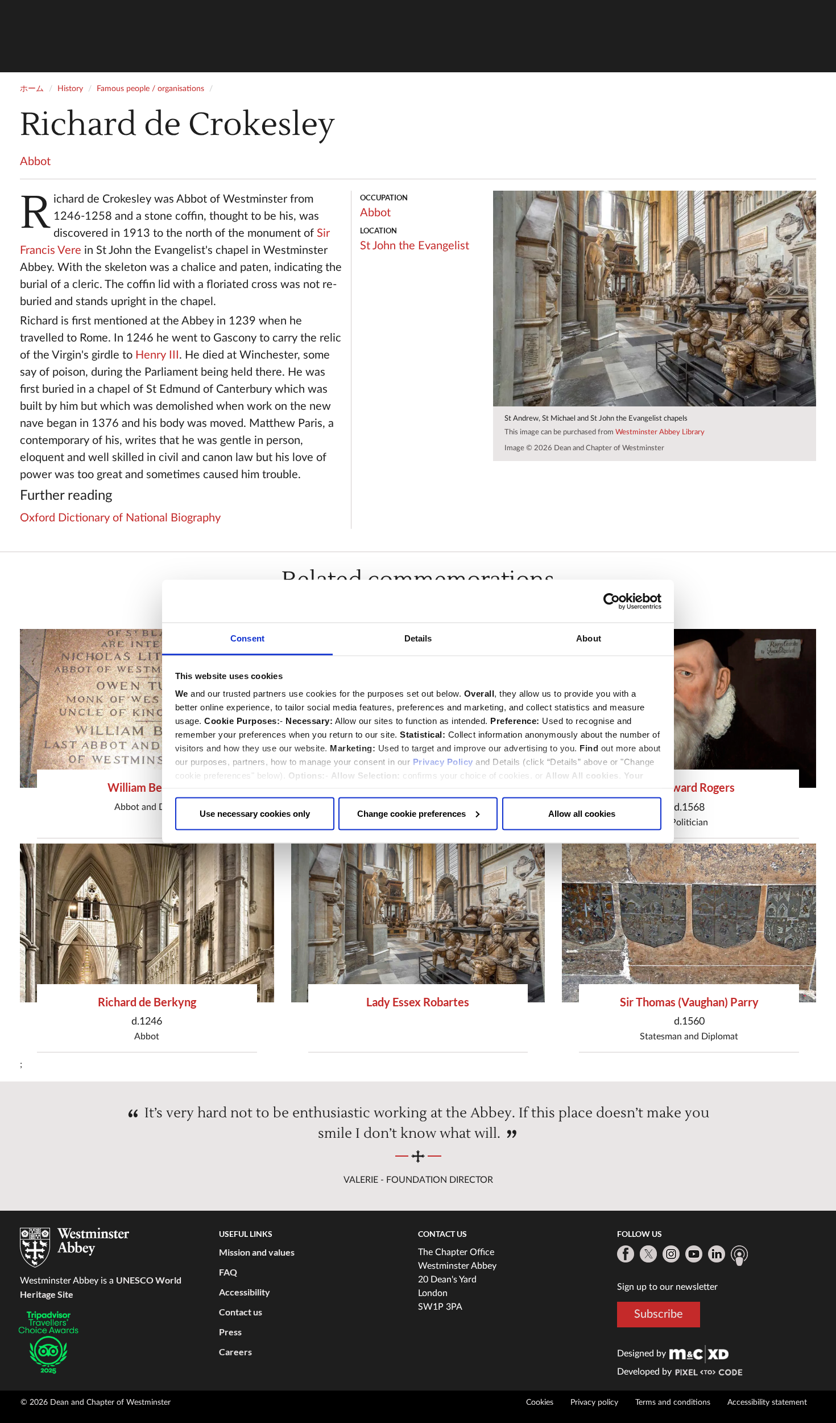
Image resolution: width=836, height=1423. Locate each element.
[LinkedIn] (716, 1253)
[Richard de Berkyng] (147, 923)
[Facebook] (625, 1253)
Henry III (157, 355)
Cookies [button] (539, 1402)
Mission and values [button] (257, 1252)
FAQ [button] (228, 1271)
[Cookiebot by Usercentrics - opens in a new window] (611, 601)
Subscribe (658, 1314)
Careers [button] (235, 1351)
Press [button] (230, 1331)
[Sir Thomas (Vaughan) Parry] (689, 923)
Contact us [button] (240, 1311)
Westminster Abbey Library (660, 432)
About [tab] (588, 638)
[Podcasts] (739, 1255)
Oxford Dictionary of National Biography (120, 518)
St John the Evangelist (414, 246)
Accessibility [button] (244, 1291)
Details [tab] (418, 638)
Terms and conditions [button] (672, 1402)
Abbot (35, 161)
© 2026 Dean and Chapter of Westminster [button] (95, 1402)
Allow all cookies (581, 813)
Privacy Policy (443, 762)
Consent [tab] (247, 638)
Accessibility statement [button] (767, 1402)
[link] (699, 1353)
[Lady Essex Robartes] (418, 923)
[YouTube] (693, 1253)
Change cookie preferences (411, 813)
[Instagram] (671, 1253)
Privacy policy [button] (594, 1402)
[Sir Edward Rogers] (689, 708)
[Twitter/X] (648, 1253)
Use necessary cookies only (255, 813)
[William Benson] (147, 708)
